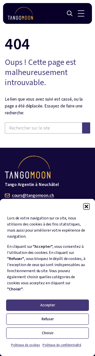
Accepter (47, 305)
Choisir (47, 333)
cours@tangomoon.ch (33, 195)
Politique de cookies (25, 345)
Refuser (48, 319)
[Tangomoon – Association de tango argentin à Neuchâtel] (20, 13)
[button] (86, 206)
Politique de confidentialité (62, 345)
